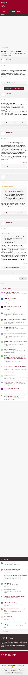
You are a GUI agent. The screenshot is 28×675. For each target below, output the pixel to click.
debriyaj (17, 53)
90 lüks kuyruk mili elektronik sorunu (12, 306)
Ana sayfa (8, 667)
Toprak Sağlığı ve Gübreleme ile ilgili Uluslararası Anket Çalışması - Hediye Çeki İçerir (15, 576)
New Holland (7, 572)
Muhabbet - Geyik (8, 599)
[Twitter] (15, 659)
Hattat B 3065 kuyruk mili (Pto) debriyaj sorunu (14, 382)
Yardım (3, 667)
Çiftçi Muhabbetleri (8, 323)
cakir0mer (4, 53)
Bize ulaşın (3, 665)
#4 (26, 182)
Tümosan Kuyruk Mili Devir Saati (11, 292)
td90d (9, 55)
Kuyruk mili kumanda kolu (10, 327)
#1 (26, 65)
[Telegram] (13, 659)
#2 (26, 99)
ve (9, 82)
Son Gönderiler (4, 559)
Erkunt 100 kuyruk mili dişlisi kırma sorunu (13, 313)
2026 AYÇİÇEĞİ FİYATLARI (9, 602)
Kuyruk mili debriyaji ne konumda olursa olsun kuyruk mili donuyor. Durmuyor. (15, 395)
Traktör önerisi (7, 583)
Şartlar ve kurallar (11, 665)
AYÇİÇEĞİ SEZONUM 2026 (9, 589)
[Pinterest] (10, 659)
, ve (13, 122)
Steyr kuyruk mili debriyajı (10, 349)
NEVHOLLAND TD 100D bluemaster (12, 569)
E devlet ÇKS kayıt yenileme (10, 563)
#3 (26, 138)
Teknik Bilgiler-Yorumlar (9, 303)
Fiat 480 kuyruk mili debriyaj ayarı (11, 388)
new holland (4, 55)
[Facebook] (2, 659)
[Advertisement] (14, 31)
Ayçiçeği (5, 592)
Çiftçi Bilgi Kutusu (8, 613)
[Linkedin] (7, 659)
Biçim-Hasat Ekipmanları (9, 378)
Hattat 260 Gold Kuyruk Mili (10, 298)
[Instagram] (4, 659)
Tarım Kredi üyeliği (8, 616)
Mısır (5, 627)
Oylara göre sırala (19, 88)
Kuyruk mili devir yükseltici (10, 375)
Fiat (4, 391)
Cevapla (25, 79)
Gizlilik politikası (20, 665)
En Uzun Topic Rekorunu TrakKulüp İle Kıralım (14, 596)
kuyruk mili (22, 53)
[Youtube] (18, 659)
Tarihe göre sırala (9, 88)
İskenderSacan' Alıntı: (7, 186)
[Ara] (26, 11)
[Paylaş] (24, 65)
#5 (26, 228)
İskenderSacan (9, 132)
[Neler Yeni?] (23, 11)
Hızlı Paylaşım (7, 295)
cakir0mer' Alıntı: (6, 233)
